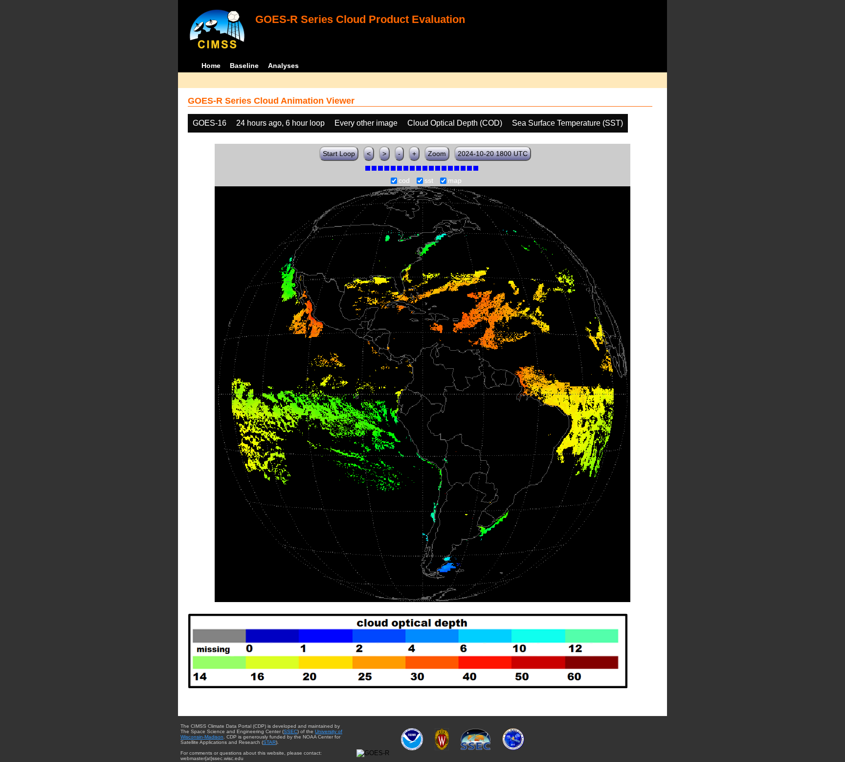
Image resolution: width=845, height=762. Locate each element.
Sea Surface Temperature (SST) (567, 123)
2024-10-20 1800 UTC (493, 153)
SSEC (290, 731)
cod (404, 181)
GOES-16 (209, 123)
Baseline (244, 65)
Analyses (283, 65)
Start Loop (339, 153)
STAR (269, 742)
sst (428, 181)
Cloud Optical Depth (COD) (454, 123)
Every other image (366, 123)
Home (211, 65)
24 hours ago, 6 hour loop (280, 123)
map (455, 181)
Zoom (437, 153)
